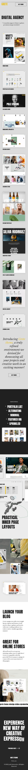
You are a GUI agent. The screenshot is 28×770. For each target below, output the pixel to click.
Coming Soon (6, 329)
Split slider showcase (8, 275)
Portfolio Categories (8, 89)
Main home (5, 66)
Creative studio (7, 256)
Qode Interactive (13, 764)
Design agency (6, 149)
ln (14, 761)
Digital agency (6, 309)
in (15, 761)
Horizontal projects (8, 129)
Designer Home (6, 109)
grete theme (14, 757)
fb (12, 761)
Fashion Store (6, 187)
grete (4, 4)
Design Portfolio (7, 223)
